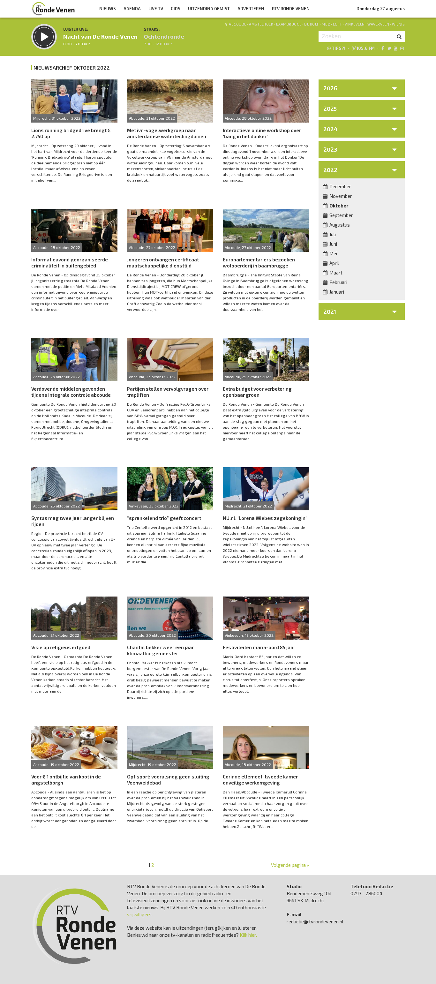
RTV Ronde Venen (291, 8)
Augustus (339, 225)
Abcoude (237, 24)
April (333, 263)
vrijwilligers (139, 914)
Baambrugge (289, 24)
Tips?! (338, 48)
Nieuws (107, 8)
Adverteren (250, 8)
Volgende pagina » (290, 865)
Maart (335, 272)
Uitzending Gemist (209, 8)
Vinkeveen (355, 24)
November (340, 196)
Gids (175, 8)
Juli (332, 234)
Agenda (132, 8)
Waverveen (378, 24)
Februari (337, 282)
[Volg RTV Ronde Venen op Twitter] (389, 48)
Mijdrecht (332, 24)
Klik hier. (248, 935)
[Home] (53, 8)
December (339, 186)
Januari (336, 292)
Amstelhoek (261, 24)
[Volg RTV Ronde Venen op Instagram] (402, 48)
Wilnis (398, 24)
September (340, 215)
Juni (332, 244)
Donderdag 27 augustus (381, 8)
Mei (332, 253)
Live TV (155, 8)
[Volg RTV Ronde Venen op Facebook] (382, 48)
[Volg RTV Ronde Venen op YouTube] (395, 48)
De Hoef (311, 24)
